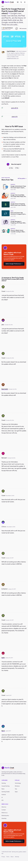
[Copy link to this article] (16, 28)
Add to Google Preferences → (14, 263)
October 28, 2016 (10, 420)
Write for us (4, 812)
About (12, 856)
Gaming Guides (6, 791)
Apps (16, 791)
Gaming (4, 783)
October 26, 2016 (12, 389)
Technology (18, 783)
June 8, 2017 (9, 695)
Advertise (4, 818)
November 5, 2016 (10, 495)
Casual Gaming (5, 786)
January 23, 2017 (12, 589)
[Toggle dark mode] (24, 2)
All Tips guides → (22, 178)
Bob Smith (5, 389)
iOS (2, 800)
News (3, 789)
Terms (7, 856)
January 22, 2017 (10, 558)
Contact (4, 809)
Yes (12, 168)
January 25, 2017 (9, 657)
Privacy (3, 856)
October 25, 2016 (10, 291)
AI (2, 797)
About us (4, 807)
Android (4, 794)
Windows (17, 786)
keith (3, 657)
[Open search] (21, 2)
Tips (3, 6)
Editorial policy (5, 815)
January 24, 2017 (10, 620)
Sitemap (17, 856)
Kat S (3, 731)
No (18, 168)
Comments (23, 28)
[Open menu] (17, 2)
